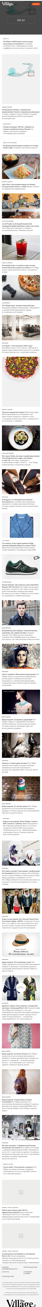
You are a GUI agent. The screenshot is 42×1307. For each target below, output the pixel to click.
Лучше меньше (6, 582)
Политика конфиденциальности (8, 1268)
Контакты (5, 1272)
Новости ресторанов (10, 142)
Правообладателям (28, 1267)
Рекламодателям (8, 1276)
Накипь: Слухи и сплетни (10, 1207)
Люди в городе (8, 1164)
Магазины (5, 343)
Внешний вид (6, 628)
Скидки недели (7, 107)
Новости (6, 38)
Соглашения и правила (28, 1272)
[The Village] (8, 4)
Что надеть (5, 540)
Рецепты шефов (7, 181)
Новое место (7, 124)
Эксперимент (6, 303)
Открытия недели (8, 221)
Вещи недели (6, 717)
